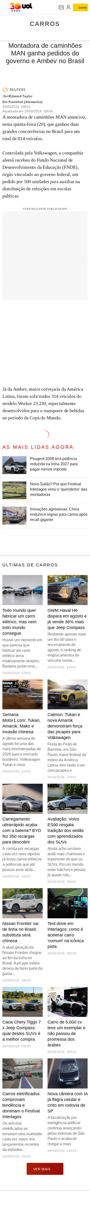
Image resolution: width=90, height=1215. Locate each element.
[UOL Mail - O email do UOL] (61, 7)
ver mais (41, 1169)
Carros (45, 23)
